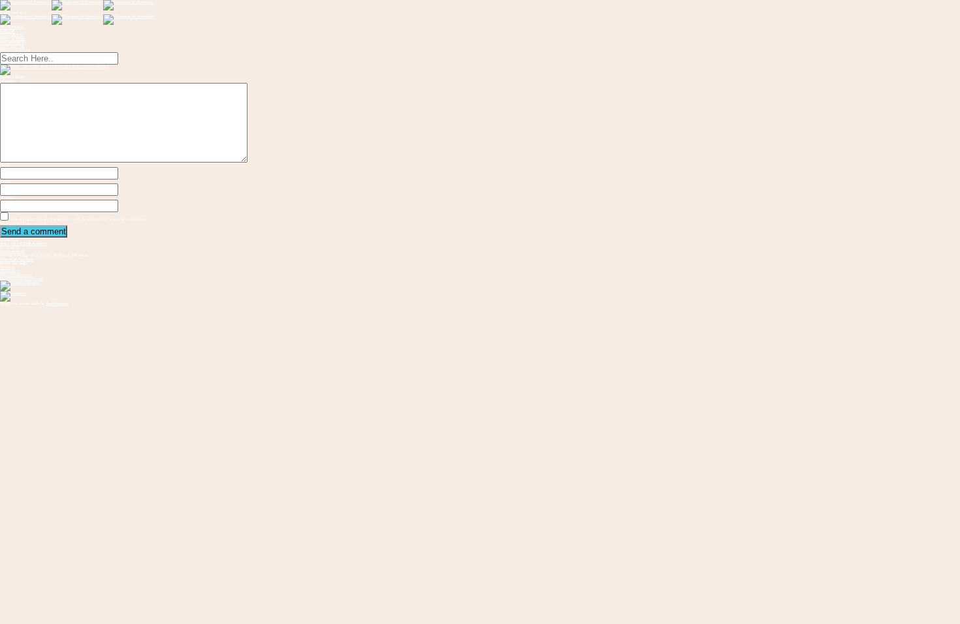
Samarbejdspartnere (16, 275)
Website (7, 198)
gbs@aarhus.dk (12, 251)
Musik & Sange (12, 38)
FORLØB (7, 31)
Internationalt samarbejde (21, 279)
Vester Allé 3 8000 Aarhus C (23, 243)
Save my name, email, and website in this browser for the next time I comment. (78, 219)
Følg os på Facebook (17, 259)
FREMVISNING (12, 42)
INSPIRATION (11, 35)
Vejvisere (7, 267)
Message (7, 81)
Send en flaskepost (15, 50)
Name (5, 165)
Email (5, 181)
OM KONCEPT (12, 27)
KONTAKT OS (12, 46)
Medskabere (10, 271)
